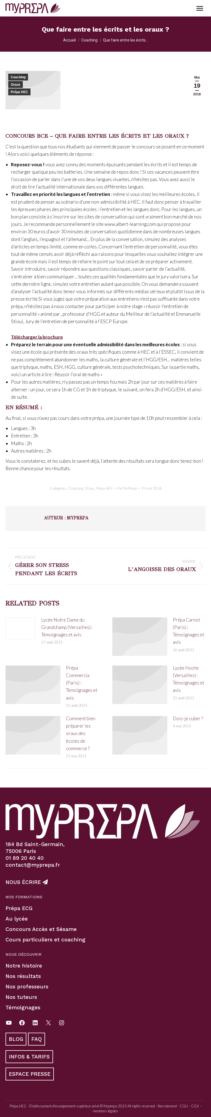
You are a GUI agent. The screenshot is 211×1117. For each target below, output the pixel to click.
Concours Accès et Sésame (41, 929)
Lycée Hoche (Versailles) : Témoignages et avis (188, 679)
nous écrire (24, 882)
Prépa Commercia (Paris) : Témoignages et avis (81, 683)
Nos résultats (23, 976)
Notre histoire (23, 966)
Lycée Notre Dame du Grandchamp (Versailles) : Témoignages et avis (67, 627)
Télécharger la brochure (37, 337)
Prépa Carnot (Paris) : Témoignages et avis (188, 631)
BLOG (16, 1039)
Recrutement (167, 1106)
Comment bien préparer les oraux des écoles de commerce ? (80, 733)
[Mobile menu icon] (200, 8)
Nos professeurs (26, 986)
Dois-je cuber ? (188, 718)
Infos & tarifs (29, 1057)
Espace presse (30, 1074)
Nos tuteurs (21, 997)
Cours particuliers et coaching (45, 939)
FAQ (36, 1039)
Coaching (18, 77)
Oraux (15, 85)
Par (127, 488)
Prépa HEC (19, 92)
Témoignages (22, 1007)
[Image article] (20, 628)
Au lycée (16, 919)
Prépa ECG (18, 908)
